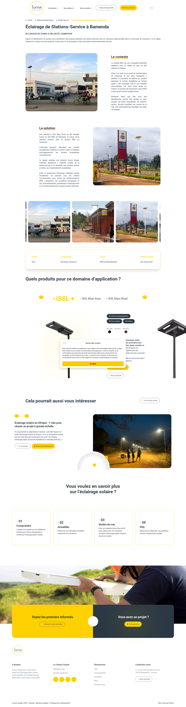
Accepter (93, 364)
